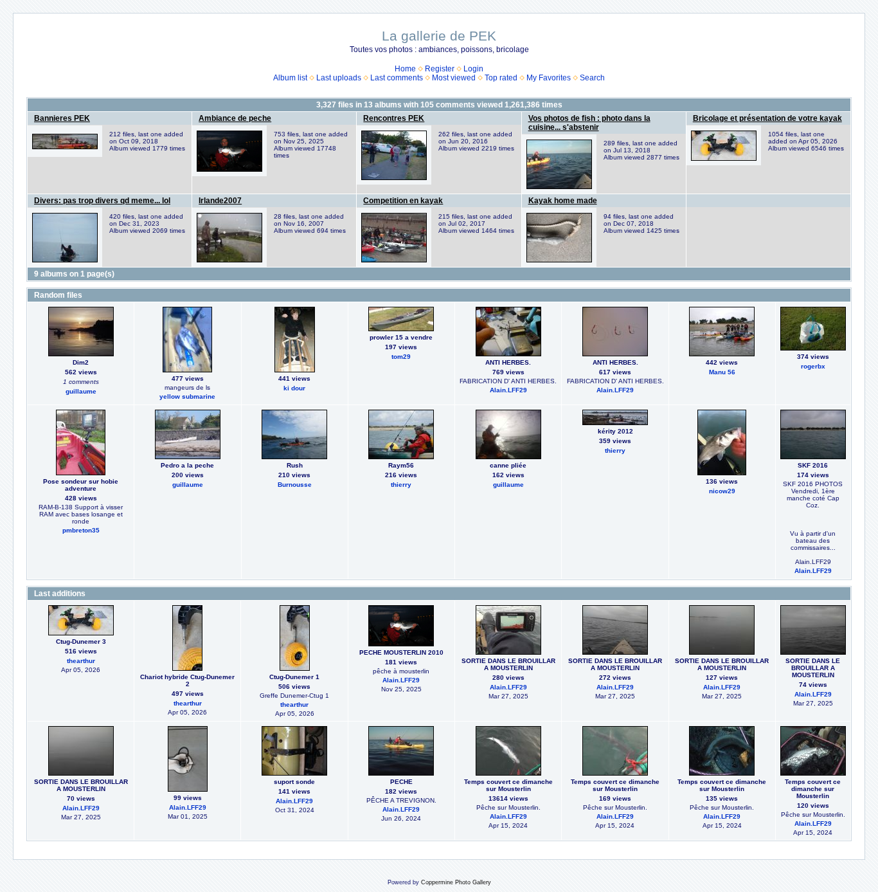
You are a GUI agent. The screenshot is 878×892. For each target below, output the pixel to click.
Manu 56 (722, 372)
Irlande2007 (220, 200)
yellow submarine (187, 396)
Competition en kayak (403, 200)
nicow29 (722, 491)
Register (439, 68)
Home (405, 68)
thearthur (81, 660)
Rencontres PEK (393, 118)
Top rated (501, 77)
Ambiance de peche (235, 118)
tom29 (401, 356)
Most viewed (454, 77)
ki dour (294, 388)
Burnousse (295, 484)
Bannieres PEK (62, 118)
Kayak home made (562, 200)
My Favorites (548, 77)
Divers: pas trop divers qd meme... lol (102, 200)
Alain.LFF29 (508, 390)
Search (592, 77)
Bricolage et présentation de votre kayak (767, 118)
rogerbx (813, 366)
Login (473, 68)
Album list (290, 77)
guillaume (81, 391)
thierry (401, 484)
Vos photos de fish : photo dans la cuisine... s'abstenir (589, 123)
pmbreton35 (81, 530)
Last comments (396, 77)
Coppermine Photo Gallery (456, 882)
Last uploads (338, 77)
